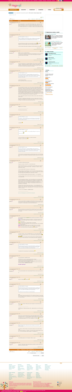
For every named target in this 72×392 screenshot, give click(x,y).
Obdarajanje (29, 375)
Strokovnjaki (20, 0)
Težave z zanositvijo (12, 367)
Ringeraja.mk (51, 386)
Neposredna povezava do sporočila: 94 (38, 282)
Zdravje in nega (38, 367)
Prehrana (28, 0)
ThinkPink (42, 252)
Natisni (42, 17)
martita (42, 101)
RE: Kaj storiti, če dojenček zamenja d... (55, 54)
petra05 (42, 212)
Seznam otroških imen (12, 376)
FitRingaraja (44, 0)
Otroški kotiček (49, 0)
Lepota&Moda (40, 0)
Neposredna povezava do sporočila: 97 (38, 321)
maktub (42, 111)
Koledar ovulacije (20, 373)
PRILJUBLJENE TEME (55, 65)
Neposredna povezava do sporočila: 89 (38, 230)
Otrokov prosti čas (38, 368)
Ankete (10, 379)
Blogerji (17, 0)
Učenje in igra (38, 366)
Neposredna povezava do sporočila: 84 (38, 143)
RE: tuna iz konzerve (52, 58)
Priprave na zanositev (12, 365)
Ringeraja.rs (47, 385)
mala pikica (42, 31)
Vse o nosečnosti (20, 365)
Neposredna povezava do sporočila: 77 (38, 49)
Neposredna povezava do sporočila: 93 (38, 275)
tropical (42, 274)
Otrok (49, 9)
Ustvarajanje (29, 376)
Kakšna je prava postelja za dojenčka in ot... (53, 41)
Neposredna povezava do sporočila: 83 (38, 125)
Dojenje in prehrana (30, 367)
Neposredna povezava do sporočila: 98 (38, 334)
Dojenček (50, 55)
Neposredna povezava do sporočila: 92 (38, 267)
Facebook (60, 382)
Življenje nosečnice (21, 368)
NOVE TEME (48, 65)
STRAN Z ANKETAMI (49, 92)
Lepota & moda (47, 367)
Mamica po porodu (30, 368)
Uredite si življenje (12, 366)
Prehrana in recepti (48, 365)
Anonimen (42, 82)
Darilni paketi (24, 0)
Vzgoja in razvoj (38, 365)
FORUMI (61, 47)
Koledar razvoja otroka (21, 375)
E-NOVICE (53, 0)
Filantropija (28, 378)
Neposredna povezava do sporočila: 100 (37, 348)
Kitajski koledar (20, 376)
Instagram (60, 383)
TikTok (60, 384)
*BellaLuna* (41, 58)
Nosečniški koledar (21, 374)
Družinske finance (47, 368)
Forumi (14, 0)
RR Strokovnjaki (29, 377)
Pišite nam (37, 374)
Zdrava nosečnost (20, 366)
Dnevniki (10, 375)
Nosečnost (32, 9)
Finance (31, 0)
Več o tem (24, 391)
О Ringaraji (37, 373)
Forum (10, 373)
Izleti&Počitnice (35, 0)
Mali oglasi (10, 378)
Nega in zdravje (29, 366)
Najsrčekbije (29, 374)
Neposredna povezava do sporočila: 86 (38, 197)
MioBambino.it (49, 383)
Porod (19, 367)
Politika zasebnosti (39, 377)
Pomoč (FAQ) (38, 375)
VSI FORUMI (61, 65)
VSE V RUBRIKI (48, 47)
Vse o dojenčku (29, 365)
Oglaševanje (38, 376)
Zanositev (23, 9)
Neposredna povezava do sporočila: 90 (38, 240)
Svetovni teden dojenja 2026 (50, 34)
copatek (42, 196)
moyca (42, 298)
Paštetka (42, 239)
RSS (59, 386)
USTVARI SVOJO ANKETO (49, 94)
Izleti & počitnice (47, 366)
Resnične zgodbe (11, 368)
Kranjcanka (42, 67)
